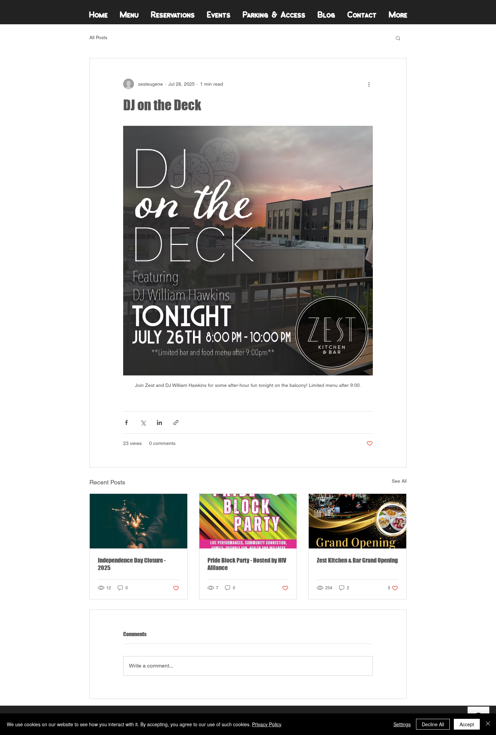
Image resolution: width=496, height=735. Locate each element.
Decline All (433, 724)
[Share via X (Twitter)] (143, 422)
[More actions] (369, 84)
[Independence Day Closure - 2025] (138, 521)
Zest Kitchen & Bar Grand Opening (357, 560)
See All (399, 481)
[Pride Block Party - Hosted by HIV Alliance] (248, 521)
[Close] (488, 724)
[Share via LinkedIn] (159, 422)
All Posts (98, 37)
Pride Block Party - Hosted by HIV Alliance (247, 564)
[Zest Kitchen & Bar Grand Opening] (357, 521)
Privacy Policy (266, 724)
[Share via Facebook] (126, 422)
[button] (398, 37)
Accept (467, 724)
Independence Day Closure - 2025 (132, 564)
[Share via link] (176, 422)
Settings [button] (402, 724)
